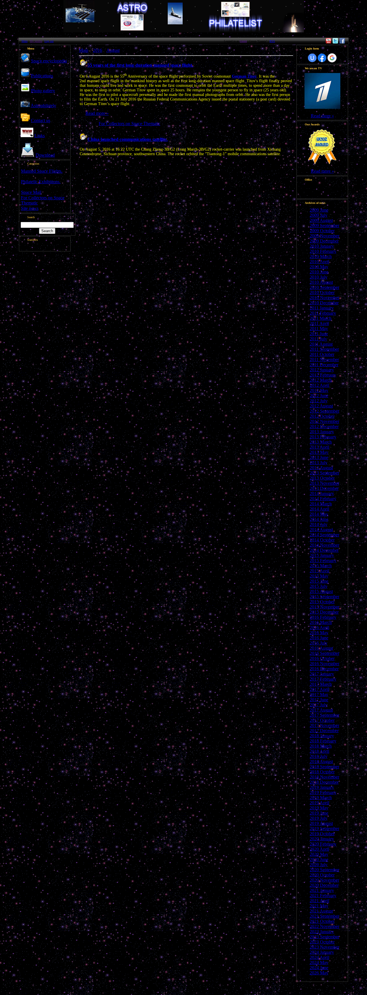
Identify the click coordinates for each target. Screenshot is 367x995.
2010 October (322, 292)
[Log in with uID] (312, 58)
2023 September (324, 936)
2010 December (324, 302)
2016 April (319, 627)
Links (39, 135)
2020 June (319, 859)
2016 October (322, 658)
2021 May (319, 905)
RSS (272, 41)
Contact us (40, 120)
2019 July (318, 818)
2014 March (321, 503)
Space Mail (31, 192)
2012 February (323, 375)
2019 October (322, 833)
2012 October (322, 416)
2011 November (324, 359)
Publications (42, 75)
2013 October (322, 478)
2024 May (319, 962)
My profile (36, 41)
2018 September (324, 766)
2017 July (318, 704)
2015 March (321, 565)
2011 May (319, 328)
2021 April (319, 900)
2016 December (324, 668)
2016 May (319, 632)
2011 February (323, 313)
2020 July (318, 864)
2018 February (323, 740)
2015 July (318, 586)
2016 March (321, 622)
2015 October (322, 601)
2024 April (319, 957)
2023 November (324, 947)
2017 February (323, 679)
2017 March (321, 684)
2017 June (319, 699)
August (113, 50)
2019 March (321, 797)
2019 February (323, 792)
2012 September (324, 411)
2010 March (321, 256)
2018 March (321, 746)
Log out (49, 41)
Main (25, 41)
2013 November (324, 483)
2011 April (319, 323)
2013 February (323, 436)
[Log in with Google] (332, 57)
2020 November (324, 880)
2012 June (319, 395)
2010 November (324, 297)
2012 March (321, 380)
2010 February (323, 251)
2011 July (318, 338)
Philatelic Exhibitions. (40, 181)
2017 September (324, 715)
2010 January (322, 246)
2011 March (320, 318)
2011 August (321, 344)
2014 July (318, 524)
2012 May (319, 390)
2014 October (322, 539)
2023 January (322, 931)
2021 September (324, 916)
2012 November (324, 421)
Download (45, 155)
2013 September (324, 472)
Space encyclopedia (49, 60)
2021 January (322, 890)
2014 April (319, 509)
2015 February (323, 560)
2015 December (324, 612)
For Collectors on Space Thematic (129, 123)
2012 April (319, 385)
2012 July (318, 400)
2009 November (324, 235)
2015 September (324, 596)
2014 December (324, 550)
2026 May (319, 972)
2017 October (322, 720)
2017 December (324, 730)
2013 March (321, 442)
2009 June (319, 210)
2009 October (322, 230)
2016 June (319, 637)
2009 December (324, 241)
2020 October (322, 874)
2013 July (318, 462)
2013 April (319, 447)
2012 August (321, 405)
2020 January (322, 838)
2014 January (322, 493)
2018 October (322, 771)
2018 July (318, 756)
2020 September (324, 869)
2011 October (322, 354)
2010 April (319, 261)
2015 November (324, 606)
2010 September (324, 287)
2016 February (323, 617)
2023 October (322, 941)
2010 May (319, 266)
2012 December (324, 426)
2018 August (321, 761)
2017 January (322, 673)
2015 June (319, 581)
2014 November (324, 545)
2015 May (319, 576)
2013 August (321, 467)
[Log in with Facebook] (322, 58)
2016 (97, 50)
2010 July (318, 277)
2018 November (324, 777)
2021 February (323, 895)
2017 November (324, 725)
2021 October (322, 921)
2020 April (319, 849)
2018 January (322, 735)
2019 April (319, 802)
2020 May (319, 854)
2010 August (321, 282)
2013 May (319, 452)
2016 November (324, 663)
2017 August (321, 710)
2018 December (324, 782)
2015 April (319, 570)
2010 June (319, 271)
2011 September (324, 349)
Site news (29, 208)
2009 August (321, 220)
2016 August (321, 648)
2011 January (322, 308)
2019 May (319, 807)
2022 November (324, 926)
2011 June (319, 333)
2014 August (321, 529)
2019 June (319, 813)
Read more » (97, 113)
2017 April (319, 689)
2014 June (319, 519)
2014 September (324, 534)
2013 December (324, 488)
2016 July (318, 643)
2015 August (321, 591)
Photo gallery (43, 90)
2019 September (324, 828)
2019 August (321, 823)
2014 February (323, 498)
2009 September (324, 225)
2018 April (319, 751)
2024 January (322, 952)
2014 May (319, 514)
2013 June (319, 457)
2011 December (324, 364)
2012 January (322, 369)
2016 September (324, 653)
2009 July (318, 215)
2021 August (321, 911)
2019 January (322, 787)
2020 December (324, 885)
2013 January (322, 431)
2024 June (319, 967)
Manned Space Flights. (42, 171)
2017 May (319, 694)
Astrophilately (43, 105)
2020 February (323, 844)
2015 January (322, 555)
